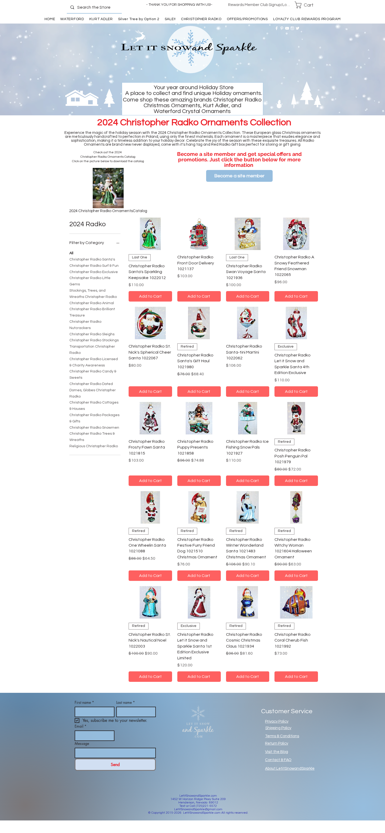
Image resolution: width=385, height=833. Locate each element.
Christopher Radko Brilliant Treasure (92, 312)
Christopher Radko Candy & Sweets (92, 374)
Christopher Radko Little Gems (90, 281)
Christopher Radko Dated (91, 384)
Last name (125, 702)
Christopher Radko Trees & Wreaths (92, 437)
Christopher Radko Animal (91, 303)
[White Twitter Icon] (297, 28)
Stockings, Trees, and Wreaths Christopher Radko (93, 294)
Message (82, 743)
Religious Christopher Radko (93, 446)
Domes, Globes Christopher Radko (92, 393)
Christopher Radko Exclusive (93, 272)
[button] (307, 5)
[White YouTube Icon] (287, 28)
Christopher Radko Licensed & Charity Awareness (93, 362)
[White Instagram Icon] (292, 28)
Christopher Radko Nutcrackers (85, 325)
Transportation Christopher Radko (92, 350)
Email (80, 726)
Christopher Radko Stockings (94, 340)
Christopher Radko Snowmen (94, 427)
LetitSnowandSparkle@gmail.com (198, 809)
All (71, 253)
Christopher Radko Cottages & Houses (93, 406)
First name (84, 702)
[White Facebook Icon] (276, 28)
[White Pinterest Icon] (281, 28)
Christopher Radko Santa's (92, 259)
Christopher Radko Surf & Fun (94, 266)
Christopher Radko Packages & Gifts (94, 418)
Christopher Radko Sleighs (91, 334)
